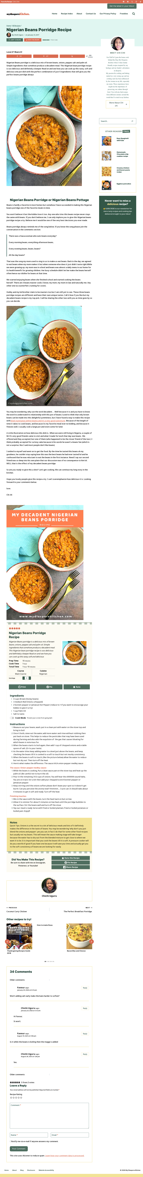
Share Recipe (72, 867)
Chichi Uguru (18, 35)
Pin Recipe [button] (72, 862)
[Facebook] (123, 1)
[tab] (45, 961)
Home (54, 14)
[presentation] (19, 936)
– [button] (23, 678)
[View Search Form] (133, 13)
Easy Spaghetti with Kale (123, 139)
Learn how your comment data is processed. (64, 1155)
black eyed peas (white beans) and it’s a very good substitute (37, 420)
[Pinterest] (127, 1)
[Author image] (8, 35)
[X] (132, 1)
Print (23, 687)
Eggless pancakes (124, 184)
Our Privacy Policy (108, 14)
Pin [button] (50, 687)
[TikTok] (140, 1)
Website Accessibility (46, 1170)
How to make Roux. (45, 925)
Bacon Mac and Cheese (76, 951)
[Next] (91, 941)
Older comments (17, 980)
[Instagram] (136, 1)
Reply (85, 988)
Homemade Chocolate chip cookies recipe (122, 154)
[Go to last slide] (7, 941)
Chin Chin (16, 2)
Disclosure (31, 1170)
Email (55, 1135)
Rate (77, 687)
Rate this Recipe (33, 40)
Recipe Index (67, 14)
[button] (43, 40)
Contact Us (91, 14)
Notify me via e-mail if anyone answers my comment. (34, 1141)
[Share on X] (72, 56)
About (79, 14)
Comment (16, 1105)
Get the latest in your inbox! (122, 6)
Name (14, 1135)
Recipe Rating (16, 1094)
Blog (22, 1170)
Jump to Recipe (15, 40)
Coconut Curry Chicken (16, 910)
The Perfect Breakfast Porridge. (78, 910)
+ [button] (29, 678)
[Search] (132, 121)
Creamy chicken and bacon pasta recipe (123, 170)
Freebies (124, 14)
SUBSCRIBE (110, 208)
